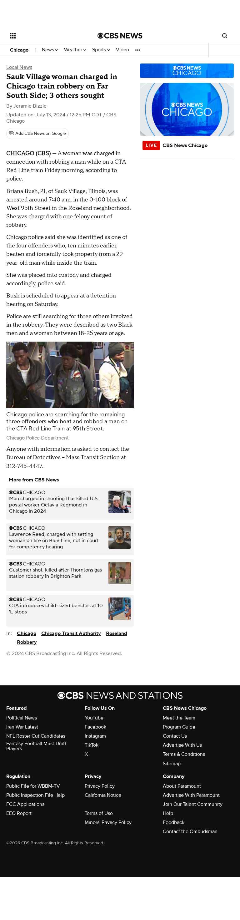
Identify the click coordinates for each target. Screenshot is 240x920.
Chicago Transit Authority (71, 633)
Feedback (173, 822)
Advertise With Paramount (191, 795)
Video (122, 50)
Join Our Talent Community (192, 804)
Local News (19, 67)
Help (168, 813)
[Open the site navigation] (46, 35)
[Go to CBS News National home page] (120, 36)
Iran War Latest (22, 726)
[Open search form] (225, 35)
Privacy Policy (100, 786)
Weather (73, 50)
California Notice (103, 795)
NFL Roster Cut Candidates (35, 736)
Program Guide (179, 726)
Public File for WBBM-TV (33, 786)
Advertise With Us (182, 745)
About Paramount (182, 786)
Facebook (95, 726)
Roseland (116, 633)
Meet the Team (179, 717)
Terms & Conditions (184, 754)
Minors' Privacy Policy (108, 822)
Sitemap (172, 763)
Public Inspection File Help (35, 795)
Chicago (19, 50)
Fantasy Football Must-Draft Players (36, 746)
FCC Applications (25, 804)
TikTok (91, 745)
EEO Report (19, 813)
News (48, 50)
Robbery (27, 642)
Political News (21, 717)
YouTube (94, 717)
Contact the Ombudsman (190, 831)
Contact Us (175, 736)
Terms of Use (99, 813)
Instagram (95, 736)
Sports (99, 50)
